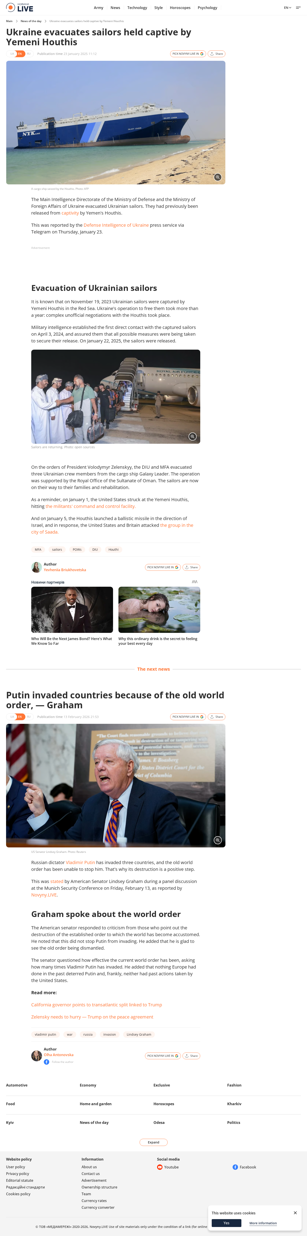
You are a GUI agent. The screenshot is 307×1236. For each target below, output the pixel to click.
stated (56, 881)
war (70, 1034)
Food (10, 1103)
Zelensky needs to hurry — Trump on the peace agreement (92, 1017)
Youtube (171, 1167)
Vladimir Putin (80, 862)
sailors (57, 549)
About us (89, 1166)
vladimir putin (45, 1034)
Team (86, 1193)
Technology (137, 7)
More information (263, 1223)
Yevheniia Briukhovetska (65, 569)
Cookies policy (18, 1193)
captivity (70, 213)
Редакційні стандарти (25, 1187)
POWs (77, 549)
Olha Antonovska (58, 1054)
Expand (153, 1142)
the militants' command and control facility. (91, 506)
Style (158, 7)
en (286, 7)
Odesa (159, 1122)
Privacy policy (17, 1173)
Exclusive (162, 1085)
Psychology (207, 7)
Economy (88, 1085)
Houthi (114, 549)
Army (98, 7)
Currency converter (98, 1207)
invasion (109, 1034)
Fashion (234, 1085)
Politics (233, 1122)
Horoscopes (180, 7)
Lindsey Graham (139, 1034)
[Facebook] (46, 1062)
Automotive (16, 1085)
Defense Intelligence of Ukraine (116, 225)
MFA (38, 549)
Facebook (248, 1167)
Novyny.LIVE (44, 895)
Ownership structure (99, 1187)
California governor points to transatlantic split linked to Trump (96, 1005)
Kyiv (10, 1122)
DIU (95, 549)
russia (88, 1034)
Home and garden (96, 1103)
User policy (15, 1166)
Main (9, 21)
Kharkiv (234, 1103)
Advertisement (94, 1180)
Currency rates (94, 1200)
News (115, 7)
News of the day (31, 21)
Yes (226, 1222)
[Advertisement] (113, 261)
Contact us (91, 1173)
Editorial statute (19, 1180)
